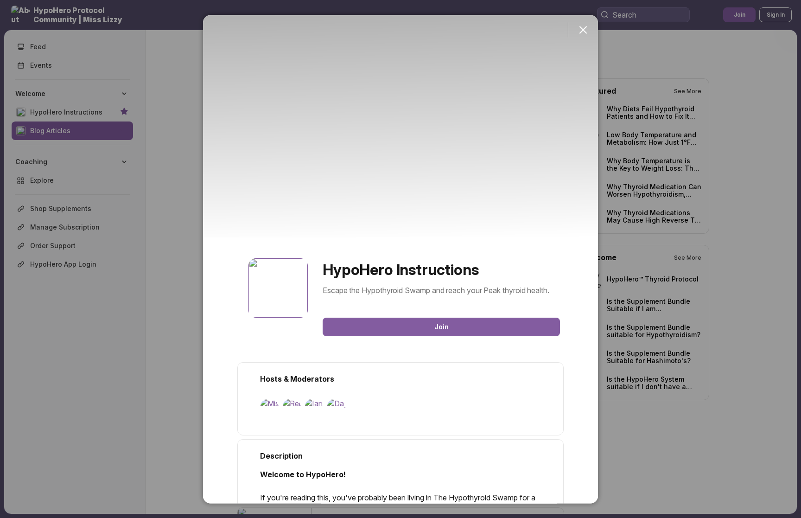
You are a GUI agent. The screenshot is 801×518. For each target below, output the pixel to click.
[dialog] (400, 259)
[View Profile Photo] (278, 287)
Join (441, 326)
